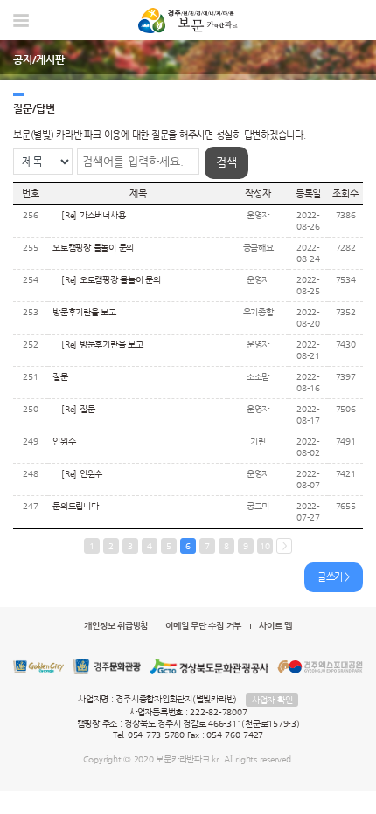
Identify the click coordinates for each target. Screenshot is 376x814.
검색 (226, 162)
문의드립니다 (75, 506)
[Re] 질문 (77, 409)
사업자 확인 (272, 700)
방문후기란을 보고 (84, 312)
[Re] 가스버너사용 (93, 215)
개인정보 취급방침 (116, 626)
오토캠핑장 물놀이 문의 (93, 247)
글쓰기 (330, 577)
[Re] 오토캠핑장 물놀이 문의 (111, 280)
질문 (60, 377)
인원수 (63, 441)
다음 (284, 546)
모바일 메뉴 (21, 20)
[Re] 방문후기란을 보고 (102, 344)
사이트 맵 (275, 626)
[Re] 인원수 (81, 474)
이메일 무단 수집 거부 (203, 626)
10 (265, 546)
